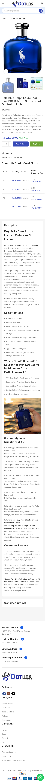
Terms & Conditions (9, 752)
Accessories (6, 720)
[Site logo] (22, 3)
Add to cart (20, 144)
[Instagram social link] (8, 693)
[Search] (41, 11)
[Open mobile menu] (3, 3)
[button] (40, 777)
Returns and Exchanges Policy (13, 760)
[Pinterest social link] (15, 157)
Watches (5, 716)
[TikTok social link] (13, 693)
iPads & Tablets (8, 712)
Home (4, 18)
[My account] (42, 3)
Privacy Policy (7, 756)
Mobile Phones (7, 704)
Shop (4, 734)
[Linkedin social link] (18, 157)
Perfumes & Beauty (18, 18)
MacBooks (6, 708)
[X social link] (11, 157)
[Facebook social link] (9, 157)
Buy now (36, 144)
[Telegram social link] (21, 157)
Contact (5, 738)
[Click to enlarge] (6, 71)
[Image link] (17, 676)
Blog (3, 742)
